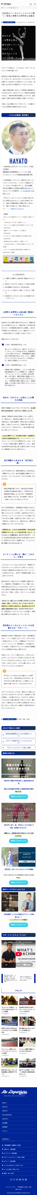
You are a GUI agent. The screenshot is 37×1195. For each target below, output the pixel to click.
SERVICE (4, 1111)
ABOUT (4, 1103)
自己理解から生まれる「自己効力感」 (17, 287)
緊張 (20, 719)
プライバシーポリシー (11, 1187)
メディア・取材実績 (9, 1161)
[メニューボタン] (35, 4)
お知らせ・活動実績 (9, 1149)
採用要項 (4, 1127)
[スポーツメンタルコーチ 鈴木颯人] (6, 4)
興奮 (24, 719)
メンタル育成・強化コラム (9, 22)
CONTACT (5, 1119)
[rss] (23, 1179)
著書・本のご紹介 (9, 1173)
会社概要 (4, 1123)
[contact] (26, 1179)
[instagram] (17, 1179)
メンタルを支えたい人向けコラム (13, 1165)
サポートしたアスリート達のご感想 (14, 1157)
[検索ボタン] (31, 4)
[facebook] (11, 1179)
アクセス (4, 1131)
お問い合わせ (18, 1189)
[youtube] (20, 1179)
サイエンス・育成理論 (10, 1153)
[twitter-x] (14, 1179)
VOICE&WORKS (7, 1115)
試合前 (28, 719)
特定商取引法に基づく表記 (24, 1187)
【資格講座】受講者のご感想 (12, 1145)
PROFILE (5, 1107)
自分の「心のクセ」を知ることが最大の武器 (19, 284)
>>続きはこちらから (17, 209)
